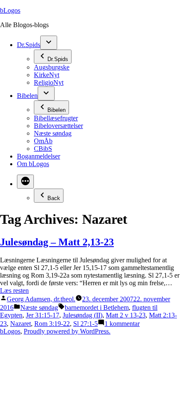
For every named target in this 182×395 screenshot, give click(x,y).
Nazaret (20, 323)
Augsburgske (51, 67)
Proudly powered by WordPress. (67, 331)
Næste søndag (53, 133)
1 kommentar (122, 323)
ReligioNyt (48, 82)
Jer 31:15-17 (42, 315)
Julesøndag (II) (82, 315)
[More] (25, 182)
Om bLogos (33, 163)
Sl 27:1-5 (85, 323)
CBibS (43, 148)
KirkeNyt (46, 74)
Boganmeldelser (38, 156)
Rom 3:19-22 (52, 323)
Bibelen (27, 95)
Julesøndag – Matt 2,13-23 (57, 242)
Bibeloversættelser (58, 125)
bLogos (10, 10)
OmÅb (43, 141)
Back (53, 198)
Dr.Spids (28, 44)
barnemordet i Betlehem (97, 307)
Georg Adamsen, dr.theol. (41, 299)
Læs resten (14, 290)
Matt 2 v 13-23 (126, 315)
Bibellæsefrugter (56, 118)
